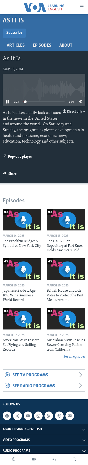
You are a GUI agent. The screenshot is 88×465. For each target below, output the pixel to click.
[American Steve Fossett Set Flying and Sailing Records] (22, 318)
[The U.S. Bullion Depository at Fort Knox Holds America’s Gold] (66, 219)
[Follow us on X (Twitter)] (17, 416)
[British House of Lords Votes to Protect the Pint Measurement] (66, 269)
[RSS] (48, 416)
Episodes (42, 45)
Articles (16, 45)
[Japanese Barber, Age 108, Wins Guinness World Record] (22, 269)
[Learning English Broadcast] (54, 459)
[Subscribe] (69, 416)
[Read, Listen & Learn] (14, 459)
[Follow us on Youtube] (28, 416)
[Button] (9, 175)
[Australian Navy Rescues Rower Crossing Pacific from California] (66, 318)
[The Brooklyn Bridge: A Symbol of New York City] (22, 219)
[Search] (74, 459)
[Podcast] (59, 416)
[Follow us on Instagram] (38, 416)
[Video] (34, 459)
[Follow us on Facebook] (7, 416)
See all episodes (74, 356)
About (65, 45)
